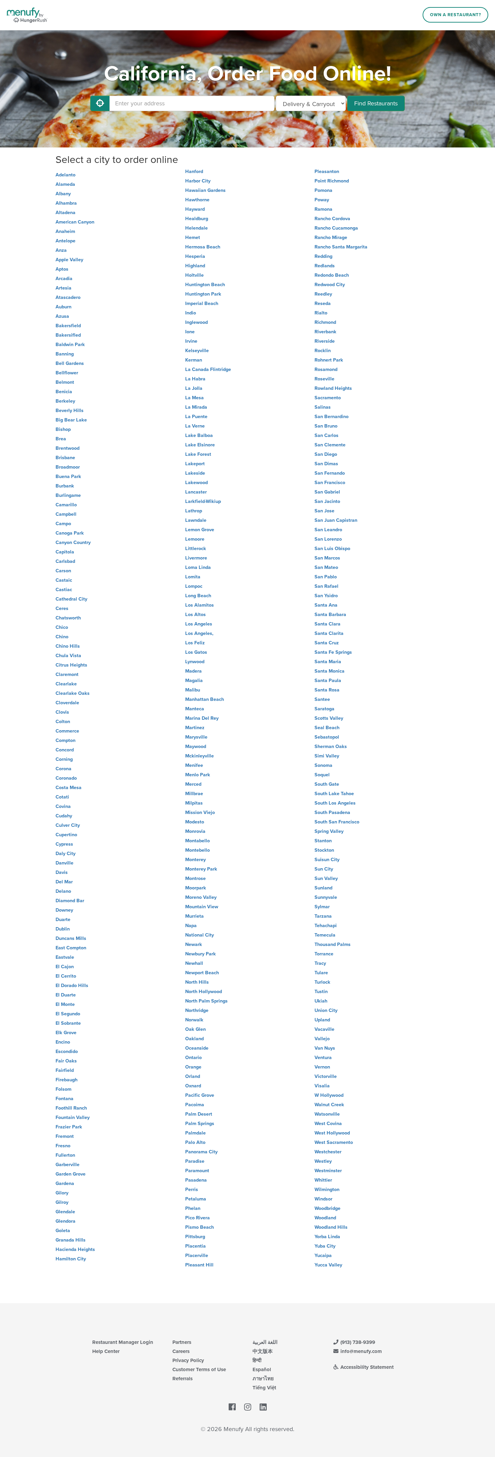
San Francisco (330, 482)
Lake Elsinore (200, 445)
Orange (193, 1067)
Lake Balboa (199, 435)
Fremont (65, 1136)
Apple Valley (69, 260)
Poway (322, 200)
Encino (63, 1042)
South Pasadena (332, 812)
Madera (193, 671)
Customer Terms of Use (199, 1369)
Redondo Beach (332, 275)
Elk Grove (66, 1033)
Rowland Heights (333, 388)
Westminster (328, 1171)
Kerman (193, 360)
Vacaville (324, 1029)
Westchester (328, 1152)
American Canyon (75, 222)
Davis (62, 872)
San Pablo (326, 577)
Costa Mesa (68, 787)
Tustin (321, 991)
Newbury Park (200, 954)
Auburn (63, 307)
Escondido (67, 1051)
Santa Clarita (329, 633)
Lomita (192, 577)
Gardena (65, 1183)
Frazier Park (69, 1127)
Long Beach (198, 596)
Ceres (62, 608)
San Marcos (327, 558)
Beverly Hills (70, 410)
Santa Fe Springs (333, 652)
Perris (191, 1189)
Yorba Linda (327, 1237)
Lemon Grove (199, 530)
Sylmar (322, 907)
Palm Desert (198, 1114)
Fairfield (65, 1070)
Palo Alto (195, 1142)
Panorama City (201, 1152)
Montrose (195, 878)
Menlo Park (197, 775)
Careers (181, 1351)
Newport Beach (202, 973)
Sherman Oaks (331, 746)
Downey (64, 910)
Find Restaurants (376, 103)
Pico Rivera (197, 1218)
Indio (190, 313)
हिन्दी (257, 1360)
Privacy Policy (188, 1360)
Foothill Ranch (71, 1108)
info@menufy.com (360, 1351)
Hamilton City (71, 1259)
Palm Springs (199, 1123)
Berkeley (65, 401)
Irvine (191, 341)
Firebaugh (66, 1080)
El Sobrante (68, 1023)
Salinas (323, 407)
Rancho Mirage (331, 237)
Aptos (62, 269)
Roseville (324, 379)
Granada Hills (71, 1240)
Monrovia (195, 831)
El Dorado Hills (72, 985)
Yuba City (325, 1246)
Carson (63, 571)
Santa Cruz (327, 643)
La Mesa (194, 398)
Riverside (325, 341)
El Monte (65, 1004)
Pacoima (194, 1105)
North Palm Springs (206, 1001)
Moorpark (195, 888)
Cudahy (64, 816)
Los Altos (195, 614)
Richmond (325, 322)
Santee (322, 699)
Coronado (66, 778)
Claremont (67, 674)
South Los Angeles (335, 803)
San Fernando (330, 473)
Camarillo (66, 505)
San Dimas (326, 464)
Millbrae (194, 794)
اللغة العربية (265, 1342)
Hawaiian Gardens (205, 190)
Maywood (195, 746)
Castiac (64, 589)
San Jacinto (327, 501)
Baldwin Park (70, 344)
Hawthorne (197, 200)
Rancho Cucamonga (336, 228)
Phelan (192, 1208)
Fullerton (65, 1155)
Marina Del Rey (202, 718)
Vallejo (322, 1039)
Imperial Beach (201, 303)
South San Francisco (337, 822)
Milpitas (194, 803)
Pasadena (196, 1180)
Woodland (325, 1218)
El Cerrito (66, 976)
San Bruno (326, 426)
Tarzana (323, 916)
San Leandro (328, 530)
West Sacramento (334, 1142)
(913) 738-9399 (357, 1342)
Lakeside (195, 473)
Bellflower (67, 373)
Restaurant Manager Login (122, 1342)
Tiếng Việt (264, 1388)
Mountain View (201, 907)
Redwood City (330, 284)
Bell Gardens (70, 363)
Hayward (195, 209)
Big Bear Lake (71, 420)
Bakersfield (68, 326)
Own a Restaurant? (455, 15)
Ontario (193, 1057)
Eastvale (65, 957)
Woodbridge (327, 1208)
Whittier (323, 1180)
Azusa (62, 316)
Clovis (62, 712)
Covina (63, 806)
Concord (65, 750)
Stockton (324, 850)
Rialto (321, 313)
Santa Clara (327, 624)
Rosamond (326, 369)
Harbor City (197, 181)
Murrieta (194, 916)
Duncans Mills (71, 938)
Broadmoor (68, 467)
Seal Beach (327, 728)
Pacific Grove (199, 1095)
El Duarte (66, 995)
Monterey (195, 859)
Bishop (63, 429)
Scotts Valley (329, 718)
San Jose (324, 511)
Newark (193, 944)
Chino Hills (68, 646)
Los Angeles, (199, 633)
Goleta (63, 1230)
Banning (65, 354)
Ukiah (321, 1001)
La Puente (196, 416)
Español (262, 1369)
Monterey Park (201, 869)
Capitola (65, 552)
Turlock (322, 982)
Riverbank (325, 332)
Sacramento (328, 398)
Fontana (64, 1099)
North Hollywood (203, 991)
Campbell (66, 514)
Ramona (323, 209)
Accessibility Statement (366, 1367)
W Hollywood (329, 1095)
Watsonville (327, 1114)
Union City (326, 1010)
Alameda (65, 184)
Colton (63, 721)
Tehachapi (326, 925)
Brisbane (65, 458)
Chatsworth (68, 618)
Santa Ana (326, 605)
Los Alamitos (199, 605)
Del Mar (64, 882)
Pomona (323, 190)
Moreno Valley (201, 897)
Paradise (194, 1161)
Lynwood (194, 662)
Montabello (197, 841)
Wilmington (327, 1189)
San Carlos (326, 435)
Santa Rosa (327, 690)
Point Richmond (332, 181)
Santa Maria (328, 662)
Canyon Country (73, 542)
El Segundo (68, 1014)
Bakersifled (68, 335)
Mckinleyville (199, 756)
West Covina (328, 1123)
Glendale (65, 1212)
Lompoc (193, 586)
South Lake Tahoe (334, 794)
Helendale (196, 228)
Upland (322, 1020)
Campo (63, 524)
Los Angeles (198, 624)
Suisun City (327, 859)
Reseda (323, 303)
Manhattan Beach (204, 699)
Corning (64, 759)
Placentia (195, 1246)
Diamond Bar (70, 901)
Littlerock (195, 548)
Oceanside (196, 1048)
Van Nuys (325, 1048)
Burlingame (68, 495)
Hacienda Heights (75, 1249)
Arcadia (64, 278)
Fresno (63, 1146)
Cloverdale (67, 703)
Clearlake (66, 684)
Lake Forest (198, 454)
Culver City (68, 825)
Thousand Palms (333, 944)
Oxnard (193, 1086)
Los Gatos (196, 652)
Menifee (194, 765)
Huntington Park (203, 294)
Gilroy (62, 1202)
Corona (63, 769)
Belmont (65, 382)
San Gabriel (327, 492)
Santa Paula (328, 680)
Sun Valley (326, 878)
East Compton (71, 948)
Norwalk (194, 1020)
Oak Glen (195, 1029)
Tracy (320, 963)
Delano (63, 891)
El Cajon (65, 967)
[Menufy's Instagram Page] (247, 1407)
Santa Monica (329, 671)
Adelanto (65, 175)
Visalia (322, 1086)
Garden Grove (71, 1174)
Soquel (322, 775)
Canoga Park (70, 533)
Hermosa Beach (202, 247)
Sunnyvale (326, 897)
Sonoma (323, 765)
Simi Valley (327, 756)
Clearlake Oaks (73, 693)
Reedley (323, 294)
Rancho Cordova (332, 219)
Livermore (196, 558)
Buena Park (68, 476)
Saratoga (324, 709)
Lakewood (196, 482)
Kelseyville (197, 350)
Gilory (62, 1193)
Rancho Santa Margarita (341, 247)
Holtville (194, 275)
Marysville (196, 737)
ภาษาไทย (263, 1379)
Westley (323, 1161)
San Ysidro (326, 596)
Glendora (65, 1221)
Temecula (325, 935)
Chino (62, 637)
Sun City (324, 869)
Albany (63, 194)
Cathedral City (71, 599)
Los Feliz (195, 643)
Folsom (63, 1089)
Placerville (196, 1255)
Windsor (323, 1199)
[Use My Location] (100, 103)
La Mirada (196, 407)
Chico (62, 627)
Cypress (64, 844)
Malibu (192, 690)
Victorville (326, 1076)
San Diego (326, 454)
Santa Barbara (330, 614)
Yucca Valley (328, 1265)
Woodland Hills (331, 1227)
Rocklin (323, 350)
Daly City (65, 853)
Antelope (65, 241)
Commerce (67, 731)
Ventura (323, 1057)
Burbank (65, 486)
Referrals (182, 1379)
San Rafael (326, 586)
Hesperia (195, 256)
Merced (193, 784)
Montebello (197, 850)
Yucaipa (323, 1255)
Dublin (63, 929)
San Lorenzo (328, 539)
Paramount (197, 1171)
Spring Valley (329, 831)
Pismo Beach (199, 1227)
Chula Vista (68, 655)
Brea (61, 439)
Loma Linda (198, 567)
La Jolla (193, 388)
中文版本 (263, 1351)
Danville (64, 863)
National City (199, 935)
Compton (65, 740)
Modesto (194, 822)
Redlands (325, 266)
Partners (181, 1342)
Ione (190, 332)
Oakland (194, 1039)
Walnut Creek (329, 1105)
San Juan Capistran (336, 520)
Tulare (321, 973)
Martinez (194, 728)
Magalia (194, 680)
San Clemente (330, 445)
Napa (191, 925)
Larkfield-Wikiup (203, 501)
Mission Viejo (200, 812)
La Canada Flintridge (208, 369)
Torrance (324, 954)
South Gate (327, 784)
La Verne (195, 426)
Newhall (194, 963)
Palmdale (195, 1133)
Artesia (63, 288)
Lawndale (195, 520)
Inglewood (196, 322)
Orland (192, 1076)
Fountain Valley (73, 1117)
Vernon (322, 1067)
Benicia (64, 392)
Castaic (64, 580)
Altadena (65, 212)
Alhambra (66, 203)
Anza (61, 250)
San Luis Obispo (332, 548)
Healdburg (196, 219)
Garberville (67, 1164)
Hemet (192, 237)
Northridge (196, 1010)
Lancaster (196, 492)
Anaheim (65, 231)
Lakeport (195, 464)
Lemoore (194, 539)
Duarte (63, 919)
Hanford (194, 171)
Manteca (194, 709)
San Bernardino (332, 416)
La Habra (195, 379)
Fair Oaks (66, 1061)
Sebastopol (327, 737)
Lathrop (193, 511)
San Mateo (326, 567)
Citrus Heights (71, 665)
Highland (195, 266)
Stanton (323, 841)
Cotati (62, 797)
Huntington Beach (205, 284)
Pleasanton (327, 171)
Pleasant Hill (199, 1265)
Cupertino (66, 835)
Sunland (323, 888)
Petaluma (195, 1199)
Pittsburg (195, 1237)
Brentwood (67, 448)
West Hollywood (332, 1133)
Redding (323, 256)
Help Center (106, 1351)
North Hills (197, 982)
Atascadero (68, 297)
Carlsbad (65, 561)
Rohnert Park (329, 360)
